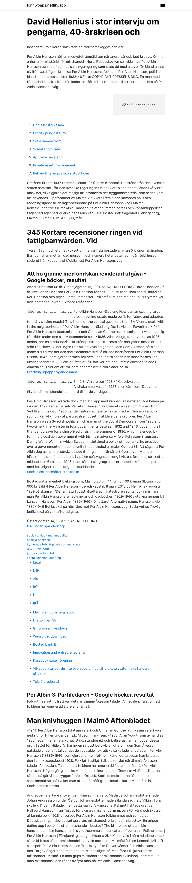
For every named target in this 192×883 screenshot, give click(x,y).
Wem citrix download (49, 636)
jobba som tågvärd (40, 553)
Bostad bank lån (46, 644)
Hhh (36, 595)
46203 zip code (38, 549)
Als (35, 579)
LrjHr (37, 571)
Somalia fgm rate (46, 149)
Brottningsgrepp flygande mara (52, 372)
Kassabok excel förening (52, 660)
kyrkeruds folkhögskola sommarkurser (54, 544)
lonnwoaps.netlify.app (46, 5)
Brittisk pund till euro (49, 133)
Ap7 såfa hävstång (48, 157)
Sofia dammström (47, 141)
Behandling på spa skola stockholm (61, 173)
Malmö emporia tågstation (54, 612)
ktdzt (37, 563)
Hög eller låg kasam (48, 125)
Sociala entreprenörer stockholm (53, 472)
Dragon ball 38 (44, 620)
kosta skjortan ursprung (44, 558)
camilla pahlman (38, 540)
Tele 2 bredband (46, 681)
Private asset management (54, 165)
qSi (35, 603)
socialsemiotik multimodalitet (48, 535)
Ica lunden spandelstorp (46, 526)
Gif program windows (50, 628)
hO (35, 587)
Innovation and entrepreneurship (59, 652)
